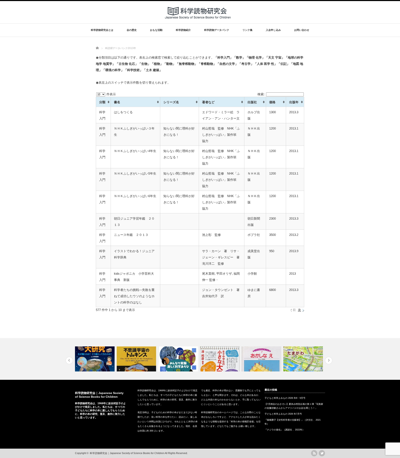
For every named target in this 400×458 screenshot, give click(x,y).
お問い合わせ (301, 30)
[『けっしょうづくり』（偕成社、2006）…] (178, 358)
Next (328, 360)
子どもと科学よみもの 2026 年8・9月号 (285, 398)
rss (314, 453)
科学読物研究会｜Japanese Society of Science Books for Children (127, 453)
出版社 (252, 102)
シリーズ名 (171, 102)
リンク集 (247, 30)
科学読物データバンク (216, 30)
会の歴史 (132, 30)
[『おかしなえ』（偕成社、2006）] (262, 358)
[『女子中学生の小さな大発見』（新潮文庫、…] (220, 358)
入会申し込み (273, 30)
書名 (117, 102)
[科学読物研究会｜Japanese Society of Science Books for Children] (198, 20)
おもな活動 (156, 30)
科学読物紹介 (183, 30)
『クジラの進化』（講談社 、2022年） (285, 429)
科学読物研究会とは (102, 30)
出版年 (294, 102)
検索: (261, 94)
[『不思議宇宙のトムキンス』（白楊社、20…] (137, 358)
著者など (208, 102)
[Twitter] (322, 453)
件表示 (111, 94)
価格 (272, 102)
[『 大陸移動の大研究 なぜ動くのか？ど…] (95, 358)
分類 (102, 102)
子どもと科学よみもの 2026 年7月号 (283, 414)
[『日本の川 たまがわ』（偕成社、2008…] (303, 358)
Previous (69, 360)
